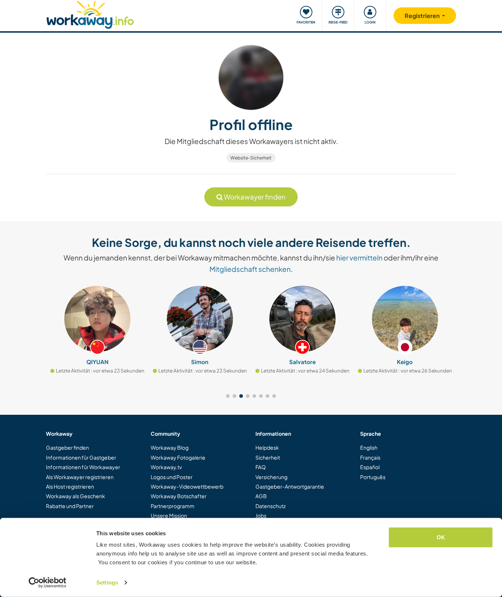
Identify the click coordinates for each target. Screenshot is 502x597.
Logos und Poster (172, 477)
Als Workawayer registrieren (80, 477)
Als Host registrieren (70, 486)
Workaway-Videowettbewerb (187, 486)
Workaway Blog (170, 447)
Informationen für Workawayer (83, 467)
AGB (261, 496)
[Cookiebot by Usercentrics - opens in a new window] (47, 582)
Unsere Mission (169, 515)
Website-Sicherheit (251, 158)
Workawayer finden (254, 197)
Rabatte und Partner (70, 506)
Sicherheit (267, 457)
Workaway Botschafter (179, 496)
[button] (228, 396)
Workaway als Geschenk (75, 496)
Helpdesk (267, 447)
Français (370, 457)
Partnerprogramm (172, 506)
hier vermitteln (359, 257)
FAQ (260, 467)
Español (370, 467)
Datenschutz (270, 506)
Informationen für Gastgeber (81, 457)
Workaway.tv (166, 467)
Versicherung (271, 477)
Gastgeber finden (67, 447)
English (368, 447)
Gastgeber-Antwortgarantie (289, 486)
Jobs (260, 515)
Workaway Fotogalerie (178, 457)
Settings (107, 582)
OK (441, 537)
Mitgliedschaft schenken (250, 269)
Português (373, 477)
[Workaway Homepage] (90, 13)
